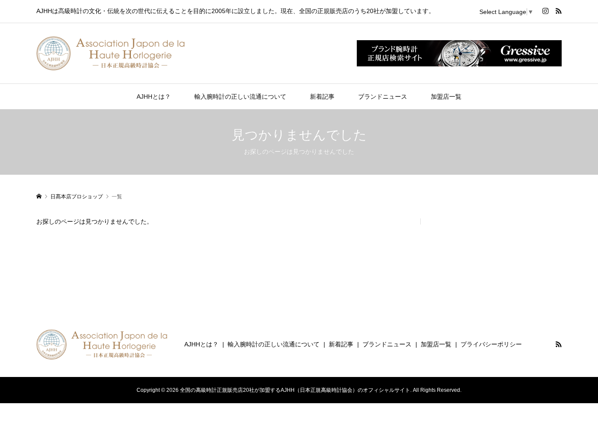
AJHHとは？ (154, 96)
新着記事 (322, 96)
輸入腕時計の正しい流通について (240, 96)
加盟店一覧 (446, 96)
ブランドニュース (382, 96)
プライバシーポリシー (491, 344)
